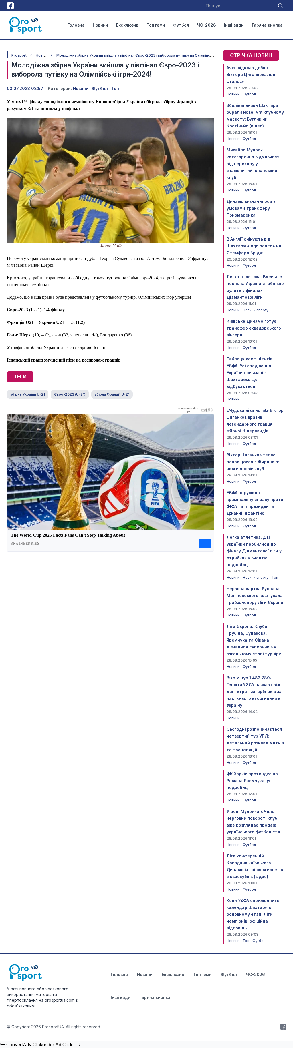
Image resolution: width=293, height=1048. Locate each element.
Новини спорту (255, 310)
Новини (100, 25)
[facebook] (10, 5)
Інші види (234, 25)
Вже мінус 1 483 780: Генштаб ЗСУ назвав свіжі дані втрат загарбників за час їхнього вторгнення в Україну (254, 691)
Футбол (181, 25)
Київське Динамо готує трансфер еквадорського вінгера (254, 328)
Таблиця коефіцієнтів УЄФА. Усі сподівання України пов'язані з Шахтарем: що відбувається (249, 372)
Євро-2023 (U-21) (70, 394)
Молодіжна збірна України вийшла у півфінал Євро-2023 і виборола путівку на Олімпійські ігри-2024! (145, 55)
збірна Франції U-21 (112, 394)
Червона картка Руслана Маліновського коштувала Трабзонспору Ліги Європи (255, 595)
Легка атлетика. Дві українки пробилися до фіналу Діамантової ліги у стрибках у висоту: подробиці (254, 551)
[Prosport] (26, 25)
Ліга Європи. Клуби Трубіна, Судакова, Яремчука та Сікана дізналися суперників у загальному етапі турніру (254, 640)
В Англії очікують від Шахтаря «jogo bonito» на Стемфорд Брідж (254, 246)
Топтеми (155, 25)
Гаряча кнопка (267, 25)
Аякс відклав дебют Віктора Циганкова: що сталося (251, 74)
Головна (76, 25)
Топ (115, 88)
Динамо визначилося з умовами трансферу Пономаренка (251, 208)
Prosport (19, 55)
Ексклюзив (127, 25)
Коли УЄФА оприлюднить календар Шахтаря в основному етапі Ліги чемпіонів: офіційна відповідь (253, 914)
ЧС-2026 (206, 25)
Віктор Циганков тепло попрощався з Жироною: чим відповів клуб (253, 461)
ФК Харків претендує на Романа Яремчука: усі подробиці (252, 780)
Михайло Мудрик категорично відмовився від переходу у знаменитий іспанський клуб (253, 163)
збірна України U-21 (27, 394)
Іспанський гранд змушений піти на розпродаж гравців (64, 360)
